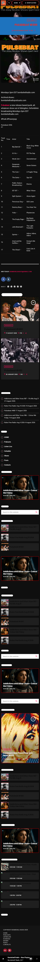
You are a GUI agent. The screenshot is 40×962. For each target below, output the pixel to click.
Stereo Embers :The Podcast (20, 884)
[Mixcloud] (5, 950)
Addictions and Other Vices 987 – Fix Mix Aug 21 (21, 399)
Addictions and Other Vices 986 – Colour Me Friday (24, 630)
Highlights (8, 325)
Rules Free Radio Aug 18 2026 (14, 406)
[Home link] (3, 2)
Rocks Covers (15, 902)
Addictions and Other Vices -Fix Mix (23, 865)
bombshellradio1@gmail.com (21, 271)
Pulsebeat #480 (13, 329)
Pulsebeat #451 (13, 370)
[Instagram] (10, 950)
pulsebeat (32, 20)
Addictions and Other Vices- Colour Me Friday (20, 491)
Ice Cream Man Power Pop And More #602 (18, 754)
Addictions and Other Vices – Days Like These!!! (23, 875)
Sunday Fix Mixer (16, 893)
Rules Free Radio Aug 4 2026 (14, 422)
